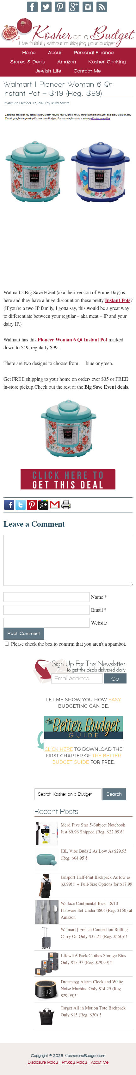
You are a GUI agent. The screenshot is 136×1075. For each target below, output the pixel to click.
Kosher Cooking (107, 61)
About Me (99, 1062)
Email (97, 609)
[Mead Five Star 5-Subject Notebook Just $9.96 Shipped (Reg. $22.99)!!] (47, 833)
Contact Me (87, 70)
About (55, 52)
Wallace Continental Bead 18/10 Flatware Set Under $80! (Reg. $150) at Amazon (96, 910)
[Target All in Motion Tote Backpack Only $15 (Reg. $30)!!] (47, 1016)
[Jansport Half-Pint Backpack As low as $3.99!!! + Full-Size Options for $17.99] (47, 886)
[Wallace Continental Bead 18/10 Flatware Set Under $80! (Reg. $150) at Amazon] (47, 912)
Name (97, 596)
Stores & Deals (27, 61)
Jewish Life (48, 70)
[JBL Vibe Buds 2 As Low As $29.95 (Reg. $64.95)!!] (47, 860)
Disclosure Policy (43, 1062)
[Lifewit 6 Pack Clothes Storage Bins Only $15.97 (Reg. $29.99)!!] (47, 964)
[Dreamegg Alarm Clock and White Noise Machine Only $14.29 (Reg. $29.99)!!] (47, 990)
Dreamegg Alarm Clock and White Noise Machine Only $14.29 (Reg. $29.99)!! (92, 988)
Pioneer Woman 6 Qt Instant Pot (72, 339)
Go (115, 679)
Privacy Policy (74, 1062)
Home (29, 52)
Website (99, 622)
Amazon (67, 61)
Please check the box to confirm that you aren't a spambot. (68, 643)
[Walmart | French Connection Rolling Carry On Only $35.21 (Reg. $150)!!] (47, 938)
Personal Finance (94, 52)
